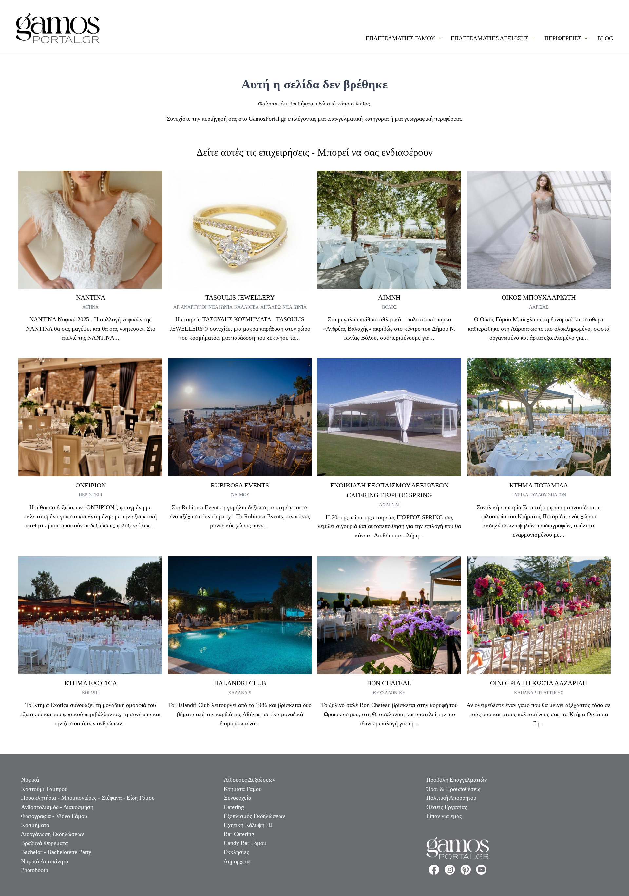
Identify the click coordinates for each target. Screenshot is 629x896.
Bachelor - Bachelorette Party (56, 852)
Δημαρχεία (237, 861)
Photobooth (34, 870)
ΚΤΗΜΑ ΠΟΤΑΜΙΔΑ (538, 485)
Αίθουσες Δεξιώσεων (249, 779)
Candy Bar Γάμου (245, 843)
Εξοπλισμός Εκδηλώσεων (254, 816)
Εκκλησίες (236, 852)
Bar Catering (239, 834)
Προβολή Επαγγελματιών (456, 779)
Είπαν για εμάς (444, 816)
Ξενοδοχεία (237, 797)
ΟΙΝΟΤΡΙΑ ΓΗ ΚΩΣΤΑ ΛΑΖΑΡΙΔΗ (538, 683)
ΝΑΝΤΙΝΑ (90, 297)
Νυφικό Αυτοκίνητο (44, 861)
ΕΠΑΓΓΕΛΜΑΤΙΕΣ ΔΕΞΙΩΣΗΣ (490, 38)
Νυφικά (30, 779)
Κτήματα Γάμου (243, 789)
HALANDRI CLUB (240, 683)
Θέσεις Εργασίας (446, 807)
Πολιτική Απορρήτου (451, 797)
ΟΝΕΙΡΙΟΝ (90, 485)
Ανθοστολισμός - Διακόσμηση (57, 807)
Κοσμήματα (35, 825)
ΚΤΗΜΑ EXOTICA (90, 683)
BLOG (605, 38)
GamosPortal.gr (267, 118)
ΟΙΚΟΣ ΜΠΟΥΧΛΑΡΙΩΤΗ (539, 297)
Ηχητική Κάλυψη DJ (248, 825)
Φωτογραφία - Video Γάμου (54, 816)
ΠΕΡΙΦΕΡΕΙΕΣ (563, 38)
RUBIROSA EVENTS (240, 485)
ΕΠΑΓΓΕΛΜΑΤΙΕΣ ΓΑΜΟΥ (401, 38)
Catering (234, 807)
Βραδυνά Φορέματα (44, 843)
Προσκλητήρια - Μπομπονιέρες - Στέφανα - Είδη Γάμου (88, 797)
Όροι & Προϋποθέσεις (453, 789)
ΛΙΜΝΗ (389, 297)
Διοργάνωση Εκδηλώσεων (52, 834)
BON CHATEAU (389, 683)
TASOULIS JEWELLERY (240, 297)
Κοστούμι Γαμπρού (44, 789)
